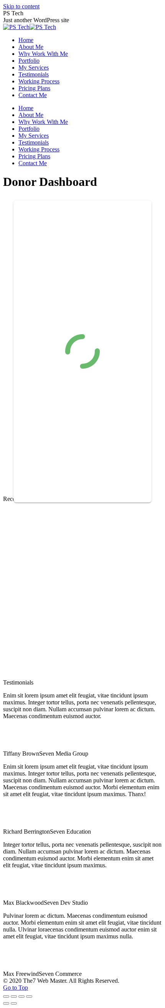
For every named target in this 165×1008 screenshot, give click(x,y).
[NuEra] (32, 675)
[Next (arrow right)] (14, 1003)
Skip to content (21, 6)
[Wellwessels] (32, 557)
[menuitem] (25, 40)
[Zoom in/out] (29, 996)
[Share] (14, 996)
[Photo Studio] (32, 616)
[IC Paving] (91, 557)
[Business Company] (91, 675)
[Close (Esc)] (6, 996)
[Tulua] (91, 616)
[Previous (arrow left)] (6, 1003)
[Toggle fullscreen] (21, 996)
